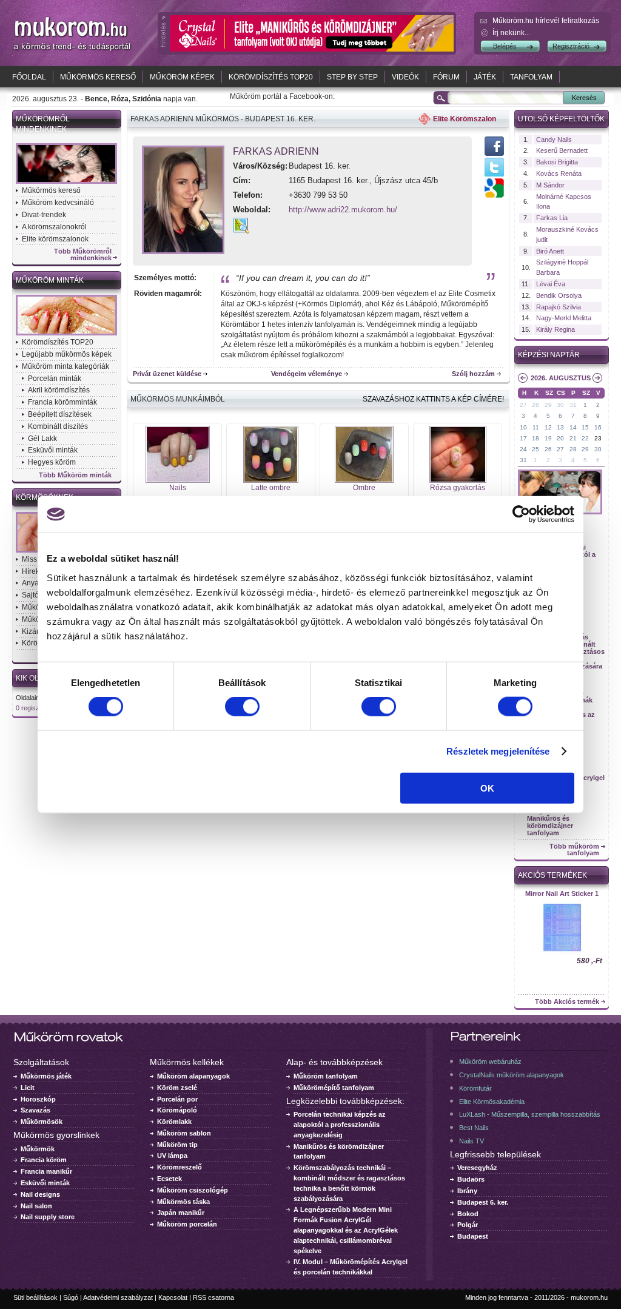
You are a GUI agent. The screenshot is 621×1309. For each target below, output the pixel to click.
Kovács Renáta (559, 173)
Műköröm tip (177, 1144)
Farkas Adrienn (276, 151)
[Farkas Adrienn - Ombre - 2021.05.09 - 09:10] (364, 480)
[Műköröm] (72, 50)
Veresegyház (477, 1167)
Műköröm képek (182, 77)
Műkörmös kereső (98, 77)
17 (523, 438)
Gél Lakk (42, 438)
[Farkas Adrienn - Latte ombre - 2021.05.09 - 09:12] (270, 480)
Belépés (505, 46)
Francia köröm (44, 1159)
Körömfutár (475, 1088)
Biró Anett (550, 251)
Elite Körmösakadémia (492, 1101)
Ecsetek (169, 1178)
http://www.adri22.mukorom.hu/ (343, 209)
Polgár (467, 1224)
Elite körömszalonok (55, 239)
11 (535, 427)
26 (548, 449)
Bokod (467, 1213)
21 (573, 438)
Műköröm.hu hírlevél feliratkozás (545, 20)
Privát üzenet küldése (167, 373)
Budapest (472, 1236)
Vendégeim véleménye (306, 373)
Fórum (446, 77)
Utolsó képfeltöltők (561, 119)
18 (535, 438)
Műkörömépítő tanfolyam (334, 1087)
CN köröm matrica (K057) (562, 893)
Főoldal (29, 77)
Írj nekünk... (511, 33)
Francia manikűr (46, 1171)
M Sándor (550, 185)
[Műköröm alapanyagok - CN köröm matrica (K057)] (561, 953)
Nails (177, 487)
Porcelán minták (54, 378)
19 (548, 438)
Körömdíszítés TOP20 (271, 77)
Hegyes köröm (52, 462)
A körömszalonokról (54, 227)
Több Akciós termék (567, 1001)
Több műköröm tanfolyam (574, 849)
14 (573, 427)
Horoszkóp (38, 1099)
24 (523, 449)
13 (560, 427)
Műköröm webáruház (490, 1061)
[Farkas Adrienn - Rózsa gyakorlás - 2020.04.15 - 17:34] (457, 480)
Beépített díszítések (60, 414)
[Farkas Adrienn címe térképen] (241, 230)
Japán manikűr (180, 1212)
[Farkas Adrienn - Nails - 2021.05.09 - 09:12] (178, 480)
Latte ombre (270, 487)
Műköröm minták (50, 280)
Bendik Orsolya (559, 295)
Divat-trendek (44, 214)
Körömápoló (177, 1110)
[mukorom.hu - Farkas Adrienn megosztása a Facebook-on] (494, 155)
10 (523, 427)
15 (585, 427)
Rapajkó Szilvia (558, 307)
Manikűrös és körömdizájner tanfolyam (550, 825)
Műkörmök (38, 1149)
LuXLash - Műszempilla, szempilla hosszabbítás (529, 1114)
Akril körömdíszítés (59, 390)
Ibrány (467, 1190)
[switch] (242, 706)
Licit (28, 1087)
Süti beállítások (35, 1297)
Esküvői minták (53, 450)
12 (548, 427)
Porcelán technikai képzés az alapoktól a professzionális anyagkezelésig (340, 1125)
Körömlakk (174, 1121)
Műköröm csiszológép (192, 1190)
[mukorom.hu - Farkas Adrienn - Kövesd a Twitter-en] (494, 176)
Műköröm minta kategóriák (65, 366)
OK (487, 787)
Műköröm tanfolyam (326, 1076)
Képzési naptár (549, 355)
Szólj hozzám (473, 373)
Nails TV (471, 1141)
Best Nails (474, 1127)
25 (535, 449)
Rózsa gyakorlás (457, 487)
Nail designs (40, 1194)
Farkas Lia (552, 217)
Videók (405, 77)
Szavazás (35, 1110)
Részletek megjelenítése (497, 751)
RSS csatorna (213, 1297)
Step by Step (352, 77)
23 (598, 438)
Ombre (364, 487)
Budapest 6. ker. (482, 1202)
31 (573, 405)
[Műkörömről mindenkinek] (66, 182)
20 (560, 438)
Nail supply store (48, 1216)
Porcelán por (177, 1099)
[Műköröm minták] (66, 334)
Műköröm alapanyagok (193, 1076)
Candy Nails (554, 139)
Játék (485, 77)
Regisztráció (570, 46)
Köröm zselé (177, 1087)
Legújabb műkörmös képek (67, 354)
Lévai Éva (550, 284)
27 (523, 405)
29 (548, 405)
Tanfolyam (531, 77)
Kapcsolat (172, 1297)
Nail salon (36, 1206)
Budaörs (471, 1179)
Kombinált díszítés (58, 426)
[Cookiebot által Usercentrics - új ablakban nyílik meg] (521, 514)
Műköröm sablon (184, 1133)
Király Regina (555, 329)
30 (560, 405)
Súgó (70, 1297)
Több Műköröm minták (75, 475)
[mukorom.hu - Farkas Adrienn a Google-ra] (494, 195)
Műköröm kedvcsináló (58, 202)
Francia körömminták (62, 402)
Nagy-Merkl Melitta (563, 317)
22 (585, 438)
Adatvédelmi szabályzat (118, 1297)
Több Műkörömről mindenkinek (83, 254)
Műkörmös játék (46, 1076)
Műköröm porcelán (187, 1224)
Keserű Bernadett (562, 150)
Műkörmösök (41, 1121)
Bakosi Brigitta (557, 162)
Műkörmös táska (183, 1201)
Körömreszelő (179, 1167)
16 (598, 427)
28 (535, 405)
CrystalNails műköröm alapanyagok (511, 1074)
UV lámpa (172, 1155)
